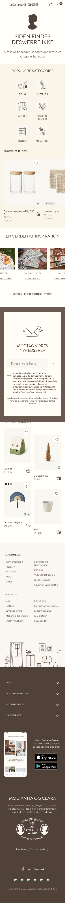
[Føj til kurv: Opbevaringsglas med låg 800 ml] (38, 213)
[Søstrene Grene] (24, 4)
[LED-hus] (17, 445)
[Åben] (6, 5)
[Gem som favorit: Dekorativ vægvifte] (26, 486)
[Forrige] (2, 259)
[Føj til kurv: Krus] (59, 531)
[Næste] (62, 259)
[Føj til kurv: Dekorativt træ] (59, 478)
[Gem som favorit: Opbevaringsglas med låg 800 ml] (36, 163)
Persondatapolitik (38, 392)
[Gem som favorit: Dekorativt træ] (56, 439)
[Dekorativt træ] (47, 452)
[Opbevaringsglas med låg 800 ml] (22, 182)
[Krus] (47, 506)
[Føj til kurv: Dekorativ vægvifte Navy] (29, 524)
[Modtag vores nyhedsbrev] (53, 363)
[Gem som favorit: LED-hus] (26, 432)
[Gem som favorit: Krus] (56, 493)
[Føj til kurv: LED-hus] (29, 471)
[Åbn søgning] (51, 5)
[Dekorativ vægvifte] (17, 499)
